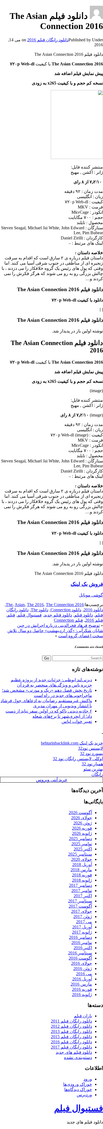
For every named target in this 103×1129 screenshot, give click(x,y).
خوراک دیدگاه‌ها (78, 1089)
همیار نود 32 (92, 764)
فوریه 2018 (82, 875)
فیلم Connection (68, 620)
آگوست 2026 (80, 812)
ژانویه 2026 (82, 833)
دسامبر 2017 (80, 885)
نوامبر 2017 (81, 890)
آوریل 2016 (82, 979)
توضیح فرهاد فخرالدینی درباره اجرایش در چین (58, 625)
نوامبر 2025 (81, 843)
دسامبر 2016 (80, 937)
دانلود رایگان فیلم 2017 (71, 1047)
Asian (20, 604)
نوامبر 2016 (81, 942)
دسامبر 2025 (80, 838)
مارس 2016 (81, 984)
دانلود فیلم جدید (58, 615)
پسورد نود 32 (91, 753)
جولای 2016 (81, 963)
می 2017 (84, 921)
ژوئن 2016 (82, 968)
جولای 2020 (81, 859)
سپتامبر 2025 (80, 854)
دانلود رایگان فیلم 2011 (71, 1021)
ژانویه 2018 (82, 880)
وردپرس (84, 1094)
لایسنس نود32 (90, 748)
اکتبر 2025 (83, 849)
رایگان (97, 774)
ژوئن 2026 (82, 823)
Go (46, 658)
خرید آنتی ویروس (51, 779)
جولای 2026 (81, 817)
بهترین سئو (93, 769)
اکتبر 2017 (83, 895)
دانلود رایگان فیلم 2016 (47, 39)
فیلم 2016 (94, 620)
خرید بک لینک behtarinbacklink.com (72, 743)
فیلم (11, 615)
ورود (87, 1079)
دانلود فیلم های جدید (74, 1052)
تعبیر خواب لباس (77, 721)
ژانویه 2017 (82, 932)
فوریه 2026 (82, 828)
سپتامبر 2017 (80, 901)
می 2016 (84, 973)
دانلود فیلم (83, 615)
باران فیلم (83, 1016)
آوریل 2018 (82, 864)
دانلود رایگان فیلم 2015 (71, 1036)
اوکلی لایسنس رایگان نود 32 (78, 758)
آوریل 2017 (82, 927)
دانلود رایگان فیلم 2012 (71, 1026)
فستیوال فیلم (29, 615)
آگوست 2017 (80, 906)
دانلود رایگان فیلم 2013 (71, 1031)
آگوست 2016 (80, 958)
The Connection (60, 604)
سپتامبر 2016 (80, 953)
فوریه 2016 (82, 989)
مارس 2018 (81, 869)
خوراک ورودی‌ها (77, 1084)
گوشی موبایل (91, 595)
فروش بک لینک (87, 584)
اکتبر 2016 (83, 947)
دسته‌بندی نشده (78, 1057)
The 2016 (35, 604)
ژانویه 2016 (82, 994)
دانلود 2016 (93, 609)
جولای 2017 (81, 911)
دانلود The (39, 609)
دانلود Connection (66, 609)
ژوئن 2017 (82, 916)
